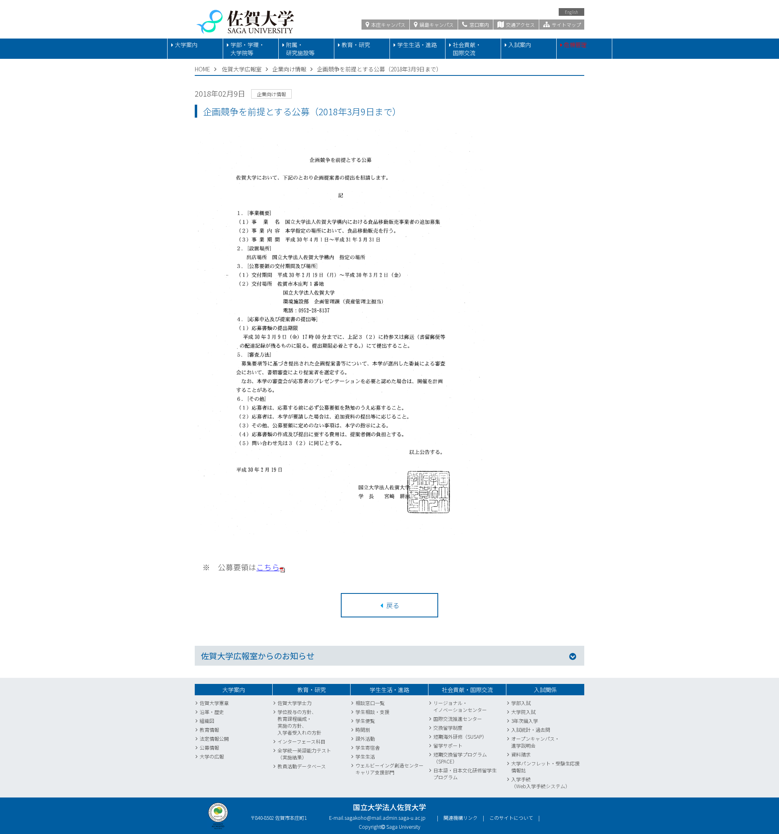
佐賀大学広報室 (242, 69)
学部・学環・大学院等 (247, 49)
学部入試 (521, 702)
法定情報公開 (214, 738)
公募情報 (209, 747)
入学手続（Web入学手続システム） (540, 782)
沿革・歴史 (212, 711)
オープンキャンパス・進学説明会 (535, 742)
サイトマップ (566, 24)
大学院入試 (523, 711)
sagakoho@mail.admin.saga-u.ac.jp (385, 817)
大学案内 (186, 45)
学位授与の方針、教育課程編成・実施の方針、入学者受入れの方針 (299, 722)
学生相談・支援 (372, 711)
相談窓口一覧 (370, 702)
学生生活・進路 (417, 45)
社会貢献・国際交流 (467, 49)
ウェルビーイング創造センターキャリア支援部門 (389, 769)
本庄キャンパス (387, 24)
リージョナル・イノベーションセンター (460, 706)
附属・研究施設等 (300, 49)
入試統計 (521, 729)
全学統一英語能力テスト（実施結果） (304, 754)
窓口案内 (478, 24)
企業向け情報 (289, 69)
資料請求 (521, 754)
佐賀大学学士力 (295, 702)
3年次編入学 (524, 720)
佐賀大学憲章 (214, 702)
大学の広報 (212, 756)
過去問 (543, 729)
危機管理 (575, 45)
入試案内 (519, 45)
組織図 (207, 720)
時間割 (362, 729)
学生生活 (365, 756)
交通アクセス (520, 24)
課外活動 (365, 738)
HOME (202, 69)
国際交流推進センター (457, 718)
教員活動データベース (302, 766)
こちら (268, 566)
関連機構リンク (460, 817)
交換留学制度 (448, 727)
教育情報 (209, 729)
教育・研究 (356, 45)
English (571, 12)
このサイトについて (511, 817)
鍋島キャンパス (436, 24)
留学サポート (448, 745)
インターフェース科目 (301, 741)
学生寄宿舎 (367, 747)
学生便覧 (365, 720)
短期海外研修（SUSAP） (460, 736)
